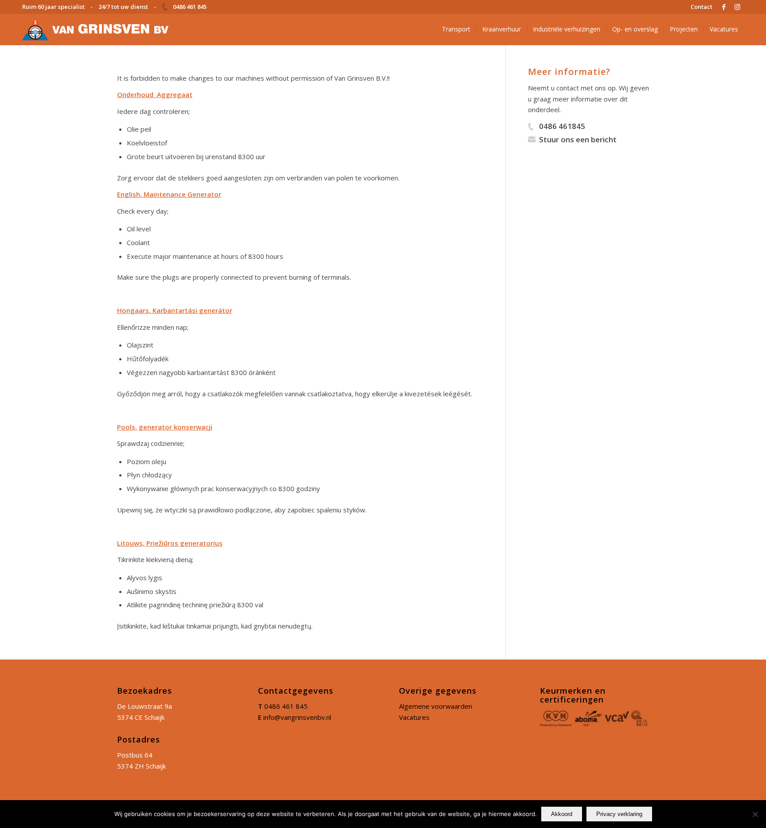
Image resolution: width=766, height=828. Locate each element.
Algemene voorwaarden (435, 706)
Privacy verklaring (619, 814)
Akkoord (561, 814)
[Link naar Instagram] (737, 6)
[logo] (95, 29)
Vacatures (414, 717)
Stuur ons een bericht (578, 139)
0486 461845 (562, 126)
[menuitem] (699, 6)
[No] (754, 814)
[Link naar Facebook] (723, 6)
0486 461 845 (286, 706)
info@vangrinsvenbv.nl (297, 717)
